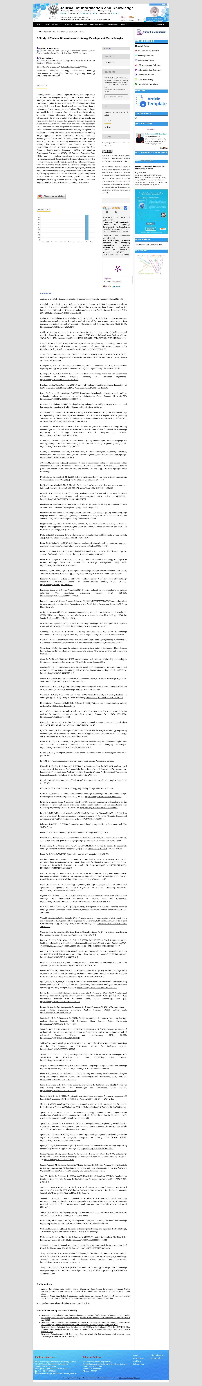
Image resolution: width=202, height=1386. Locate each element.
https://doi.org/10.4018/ (97, 849)
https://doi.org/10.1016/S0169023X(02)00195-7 (60, 446)
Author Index (156, 1358)
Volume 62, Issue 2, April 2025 (65, 32)
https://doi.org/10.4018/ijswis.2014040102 (86, 976)
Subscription (81, 24)
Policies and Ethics (145, 60)
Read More (164, 148)
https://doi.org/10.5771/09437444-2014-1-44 (105, 634)
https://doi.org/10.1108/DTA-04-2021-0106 (58, 1091)
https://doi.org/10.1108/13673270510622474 (91, 1248)
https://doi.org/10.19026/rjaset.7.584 (65, 313)
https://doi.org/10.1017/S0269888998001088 (88, 1240)
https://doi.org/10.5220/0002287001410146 (58, 435)
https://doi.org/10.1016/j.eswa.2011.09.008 (89, 626)
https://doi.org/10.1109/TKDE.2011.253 (56, 1060)
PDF (106, 49)
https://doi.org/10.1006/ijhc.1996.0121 (56, 585)
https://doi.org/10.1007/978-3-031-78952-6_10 (60, 1262)
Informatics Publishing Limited (129, 1378)
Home (39, 24)
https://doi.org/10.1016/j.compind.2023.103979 (67, 1129)
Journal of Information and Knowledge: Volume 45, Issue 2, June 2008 (83, 1298)
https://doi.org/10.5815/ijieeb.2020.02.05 (57, 327)
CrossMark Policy (145, 79)
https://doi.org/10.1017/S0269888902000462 (59, 596)
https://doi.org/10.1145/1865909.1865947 (57, 1049)
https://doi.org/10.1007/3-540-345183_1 (57, 457)
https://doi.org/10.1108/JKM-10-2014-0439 (58, 565)
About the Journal (53, 24)
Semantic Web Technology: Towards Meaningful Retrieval (81, 1334)
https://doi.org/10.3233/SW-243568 (55, 717)
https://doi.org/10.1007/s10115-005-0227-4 (103, 797)
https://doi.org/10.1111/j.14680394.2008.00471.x (60, 399)
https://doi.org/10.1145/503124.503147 (78, 725)
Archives (47, 32)
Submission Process (146, 75)
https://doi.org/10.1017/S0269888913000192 (90, 1068)
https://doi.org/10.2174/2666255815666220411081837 (63, 499)
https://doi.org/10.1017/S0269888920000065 (98, 808)
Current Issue (138, 1358)
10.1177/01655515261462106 (115, 231)
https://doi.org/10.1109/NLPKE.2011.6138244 (59, 380)
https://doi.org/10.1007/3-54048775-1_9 (57, 673)
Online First (112, 24)
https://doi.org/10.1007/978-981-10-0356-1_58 (97, 987)
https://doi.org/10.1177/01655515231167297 (85, 554)
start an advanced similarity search (62, 1303)
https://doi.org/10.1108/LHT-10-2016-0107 (71, 538)
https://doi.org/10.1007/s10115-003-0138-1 (78, 965)
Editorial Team (97, 24)
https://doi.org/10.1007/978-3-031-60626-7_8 (59, 1024)
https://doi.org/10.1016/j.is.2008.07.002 (96, 488)
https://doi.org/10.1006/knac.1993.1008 (68, 681)
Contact (125, 24)
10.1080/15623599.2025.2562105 (117, 254)
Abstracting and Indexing (149, 65)
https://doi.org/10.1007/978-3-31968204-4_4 (68, 421)
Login (163, 4)
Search (160, 25)
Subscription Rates (145, 55)
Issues (68, 24)
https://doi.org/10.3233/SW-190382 (73, 1215)
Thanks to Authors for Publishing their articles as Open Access (150, 167)
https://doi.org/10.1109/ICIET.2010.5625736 (58, 747)
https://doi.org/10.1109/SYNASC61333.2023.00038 (61, 890)
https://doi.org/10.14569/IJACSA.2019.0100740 (85, 819)
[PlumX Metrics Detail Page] (118, 269)
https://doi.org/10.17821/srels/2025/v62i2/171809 (64, 67)
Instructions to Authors (148, 84)
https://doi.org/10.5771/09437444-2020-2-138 (94, 1099)
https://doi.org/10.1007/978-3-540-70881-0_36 (86, 349)
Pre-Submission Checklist (148, 51)
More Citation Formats (114, 96)
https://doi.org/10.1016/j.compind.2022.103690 (60, 1140)
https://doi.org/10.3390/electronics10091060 (70, 1118)
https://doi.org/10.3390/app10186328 (55, 1013)
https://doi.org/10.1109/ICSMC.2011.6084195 (59, 901)
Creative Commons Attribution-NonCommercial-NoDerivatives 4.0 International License (116, 158)
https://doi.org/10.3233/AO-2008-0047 (97, 1148)
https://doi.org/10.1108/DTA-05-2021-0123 (58, 1079)
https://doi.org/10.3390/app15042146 (80, 518)
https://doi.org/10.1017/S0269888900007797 (89, 1223)
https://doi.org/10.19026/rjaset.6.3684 (71, 736)
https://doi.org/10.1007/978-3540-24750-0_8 (104, 698)
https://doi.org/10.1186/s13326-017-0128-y (108, 865)
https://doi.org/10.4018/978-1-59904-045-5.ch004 (101, 573)
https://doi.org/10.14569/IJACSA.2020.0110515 (60, 1038)
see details (117, 286)
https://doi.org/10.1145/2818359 (90, 480)
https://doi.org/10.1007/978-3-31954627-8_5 (59, 957)
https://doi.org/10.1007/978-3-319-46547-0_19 (60, 1002)
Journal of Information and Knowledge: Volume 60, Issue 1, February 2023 (86, 1325)
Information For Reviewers (149, 70)
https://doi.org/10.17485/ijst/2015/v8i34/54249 (106, 1107)
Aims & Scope (143, 46)
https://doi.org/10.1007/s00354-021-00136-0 (69, 946)
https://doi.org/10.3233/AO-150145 (59, 1160)
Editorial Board (157, 1355)
